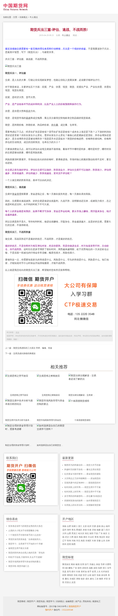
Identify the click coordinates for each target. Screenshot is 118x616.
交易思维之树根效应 (51, 395)
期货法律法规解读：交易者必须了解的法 (82, 395)
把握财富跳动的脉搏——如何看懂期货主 (82, 501)
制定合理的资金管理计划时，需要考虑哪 (19, 445)
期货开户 (31, 601)
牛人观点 (34, 17)
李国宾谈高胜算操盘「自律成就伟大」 (25, 539)
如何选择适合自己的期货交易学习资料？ (51, 445)
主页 (15, 17)
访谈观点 (23, 17)
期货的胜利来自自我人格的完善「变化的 (26, 553)
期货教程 (21, 601)
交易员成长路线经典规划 (24, 353)
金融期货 (70, 601)
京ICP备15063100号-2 (58, 606)
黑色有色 (87, 601)
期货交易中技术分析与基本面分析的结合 (19, 420)
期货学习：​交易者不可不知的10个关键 (25, 544)
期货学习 (50, 601)
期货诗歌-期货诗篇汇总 (18, 566)
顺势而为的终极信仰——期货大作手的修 (82, 465)
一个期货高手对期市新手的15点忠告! (24, 535)
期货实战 (41, 601)
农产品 (78, 601)
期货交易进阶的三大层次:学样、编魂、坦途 (32, 348)
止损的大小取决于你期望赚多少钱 (23, 530)
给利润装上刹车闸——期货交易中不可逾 (82, 487)
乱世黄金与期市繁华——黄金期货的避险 (82, 474)
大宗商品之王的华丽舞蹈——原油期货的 (82, 478)
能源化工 (97, 601)
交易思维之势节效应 (19, 395)
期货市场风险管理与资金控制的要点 (51, 420)
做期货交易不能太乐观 (18, 548)
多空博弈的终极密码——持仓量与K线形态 (83, 496)
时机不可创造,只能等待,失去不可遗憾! (25, 557)
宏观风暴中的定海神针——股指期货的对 (82, 483)
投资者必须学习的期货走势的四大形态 (25, 526)
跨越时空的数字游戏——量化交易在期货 (82, 469)
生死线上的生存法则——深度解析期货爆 (82, 505)
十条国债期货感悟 (82, 420)
